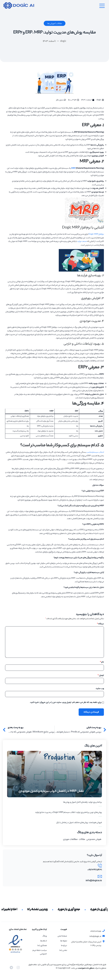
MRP (73, 168)
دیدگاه (100, 624)
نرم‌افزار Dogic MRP (96, 234)
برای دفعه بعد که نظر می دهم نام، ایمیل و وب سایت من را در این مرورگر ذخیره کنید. (65, 702)
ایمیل (101, 675)
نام (102, 662)
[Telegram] (11, 967)
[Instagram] (18, 967)
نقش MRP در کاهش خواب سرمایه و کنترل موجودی (51, 791)
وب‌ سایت (100, 689)
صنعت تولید (82, 241)
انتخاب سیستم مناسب (95, 452)
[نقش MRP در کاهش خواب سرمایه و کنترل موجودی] (54, 774)
